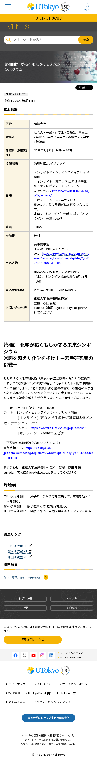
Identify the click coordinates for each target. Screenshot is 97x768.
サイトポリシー (44, 684)
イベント (72, 598)
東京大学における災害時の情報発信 (48, 717)
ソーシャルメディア (71, 652)
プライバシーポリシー (76, 684)
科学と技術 (25, 598)
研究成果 (72, 607)
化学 (25, 607)
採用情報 (14, 693)
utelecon (65, 693)
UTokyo (49, 18)
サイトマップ (16, 684)
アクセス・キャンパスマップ (52, 702)
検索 (86, 39)
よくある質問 (16, 702)
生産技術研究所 (16, 94)
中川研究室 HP (18, 546)
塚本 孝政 (22, 577)
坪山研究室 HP (18, 557)
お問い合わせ (35, 639)
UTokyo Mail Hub (70, 657)
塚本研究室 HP (18, 551)
